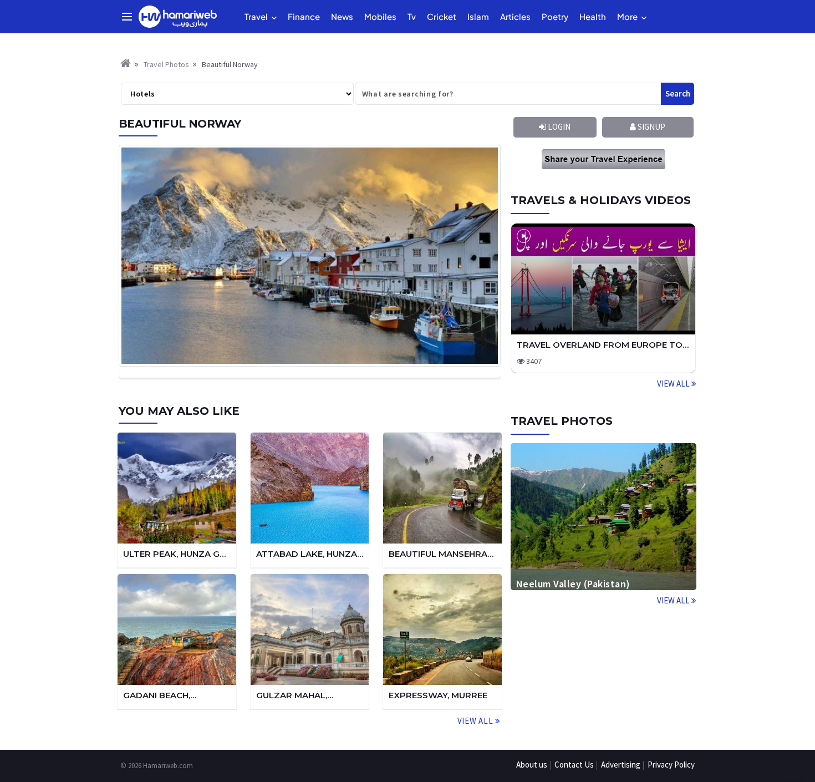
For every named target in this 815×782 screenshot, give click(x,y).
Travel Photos (166, 64)
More (627, 16)
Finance (304, 16)
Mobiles (380, 16)
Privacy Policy (671, 764)
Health (592, 16)
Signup (650, 126)
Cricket (441, 16)
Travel (256, 16)
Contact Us (574, 764)
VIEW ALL (674, 383)
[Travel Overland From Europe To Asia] (603, 279)
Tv (411, 16)
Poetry (555, 16)
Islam (478, 16)
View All (476, 720)
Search (677, 93)
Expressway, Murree (438, 695)
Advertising (620, 764)
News (342, 16)
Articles (515, 16)
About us (531, 764)
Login (558, 126)
